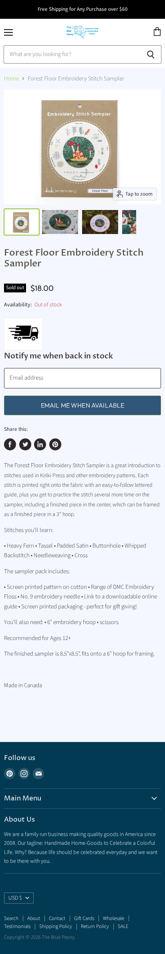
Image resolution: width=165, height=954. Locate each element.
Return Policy (95, 926)
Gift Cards (84, 918)
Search (11, 918)
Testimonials (17, 926)
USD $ (15, 898)
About (33, 918)
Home (11, 78)
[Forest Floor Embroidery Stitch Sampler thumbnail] (21, 222)
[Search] (150, 54)
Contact (57, 918)
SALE (123, 926)
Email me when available (83, 405)
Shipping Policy (55, 926)
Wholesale (113, 918)
